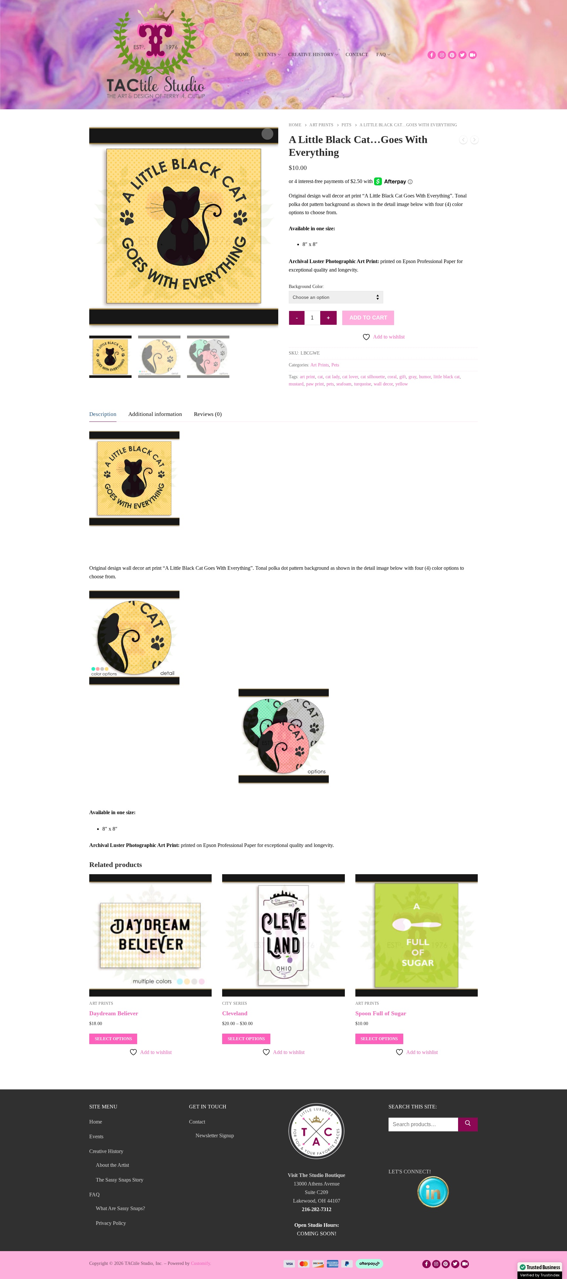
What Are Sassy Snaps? (120, 1208)
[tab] (102, 414)
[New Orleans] (474, 141)
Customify (200, 1263)
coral (392, 376)
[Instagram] (442, 55)
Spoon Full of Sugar (380, 1013)
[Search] (468, 1124)
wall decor (383, 384)
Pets (346, 125)
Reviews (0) (208, 414)
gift (402, 376)
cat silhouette (373, 376)
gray (412, 376)
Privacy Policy (111, 1223)
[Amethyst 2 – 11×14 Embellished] (463, 141)
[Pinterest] (452, 55)
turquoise (362, 384)
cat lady (333, 376)
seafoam (343, 384)
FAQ (94, 1194)
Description (102, 414)
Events (96, 1136)
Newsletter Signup (215, 1135)
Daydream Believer (113, 1013)
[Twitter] (462, 55)
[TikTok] (473, 55)
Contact (197, 1121)
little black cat (446, 376)
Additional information (155, 414)
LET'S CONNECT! (409, 1171)
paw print (315, 384)
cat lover (350, 376)
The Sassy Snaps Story (119, 1180)
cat (320, 376)
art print (307, 376)
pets (330, 384)
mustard (296, 384)
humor (425, 376)
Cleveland (234, 1013)
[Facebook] (432, 55)
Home (295, 125)
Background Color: (306, 286)
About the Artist (112, 1165)
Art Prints (321, 125)
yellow (401, 384)
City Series (234, 1003)
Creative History (106, 1151)
